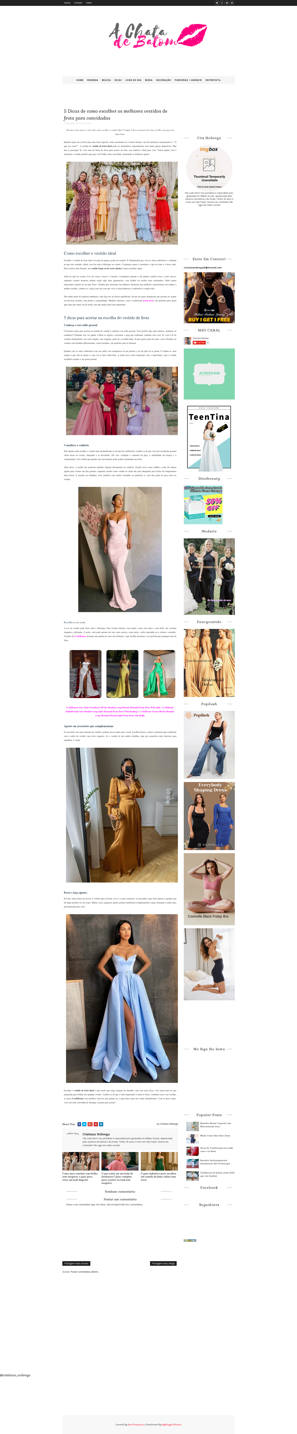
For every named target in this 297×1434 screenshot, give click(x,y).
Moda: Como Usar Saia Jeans (215, 1135)
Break (81, 123)
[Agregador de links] (190, 1240)
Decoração (163, 80)
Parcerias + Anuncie (188, 80)
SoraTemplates (136, 1424)
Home (67, 2)
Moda (149, 80)
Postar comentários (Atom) (84, 1271)
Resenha (92, 80)
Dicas (118, 80)
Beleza (106, 80)
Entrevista (213, 80)
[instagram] (217, 3)
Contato (78, 2)
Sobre (89, 2)
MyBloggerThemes (171, 1424)
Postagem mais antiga (163, 1263)
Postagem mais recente (76, 1263)
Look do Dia (133, 80)
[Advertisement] (137, 99)
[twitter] (232, 3)
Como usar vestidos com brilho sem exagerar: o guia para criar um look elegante (80, 1176)
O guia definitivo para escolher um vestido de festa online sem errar (158, 1176)
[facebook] (222, 3)
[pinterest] (227, 3)
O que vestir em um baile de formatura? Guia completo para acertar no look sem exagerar (117, 1178)
